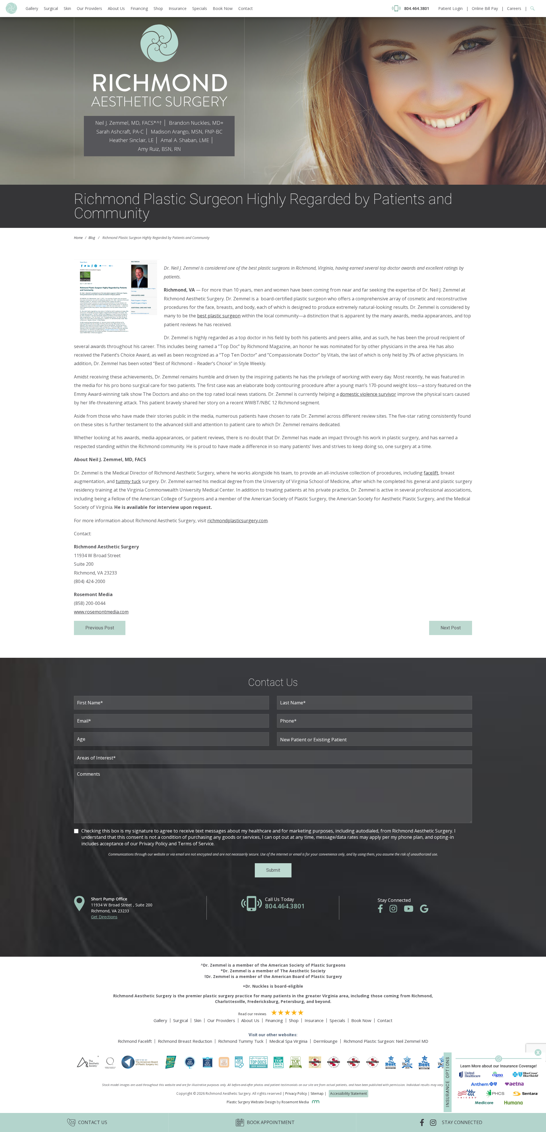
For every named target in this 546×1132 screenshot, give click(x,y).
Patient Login (450, 8)
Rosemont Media (296, 1102)
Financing (139, 8)
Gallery (32, 8)
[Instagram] (396, 910)
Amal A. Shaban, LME (185, 140)
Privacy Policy (296, 1093)
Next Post (450, 627)
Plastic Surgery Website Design (251, 1102)
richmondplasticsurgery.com (237, 520)
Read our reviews (252, 1014)
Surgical (51, 8)
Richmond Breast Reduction (185, 1041)
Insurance (178, 8)
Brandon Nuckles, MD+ (196, 122)
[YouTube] (411, 910)
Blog (91, 237)
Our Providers (89, 8)
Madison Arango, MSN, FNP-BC (186, 131)
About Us (116, 8)
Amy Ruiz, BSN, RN (159, 148)
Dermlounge (325, 1041)
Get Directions (104, 916)
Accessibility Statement (348, 1093)
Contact (245, 8)
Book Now (223, 8)
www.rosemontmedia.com (101, 612)
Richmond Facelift (135, 1041)
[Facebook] (383, 910)
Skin (67, 8)
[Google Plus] (427, 910)
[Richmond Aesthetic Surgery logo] (11, 12)
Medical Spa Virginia (288, 1041)
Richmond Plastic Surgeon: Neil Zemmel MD (386, 1041)
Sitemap (317, 1093)
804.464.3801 (285, 906)
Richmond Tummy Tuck (240, 1041)
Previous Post (99, 627)
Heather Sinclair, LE (131, 140)
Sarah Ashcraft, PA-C (120, 131)
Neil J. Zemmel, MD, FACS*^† (128, 122)
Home (78, 237)
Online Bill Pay (485, 8)
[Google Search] (531, 8)
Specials (199, 8)
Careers (514, 8)
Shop (158, 8)
